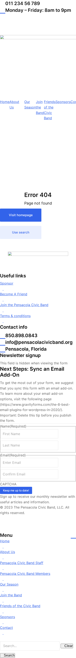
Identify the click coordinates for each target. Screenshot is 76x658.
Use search (20, 232)
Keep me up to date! (16, 490)
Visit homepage (21, 215)
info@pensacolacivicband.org (39, 342)
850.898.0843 (21, 335)
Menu (6, 535)
